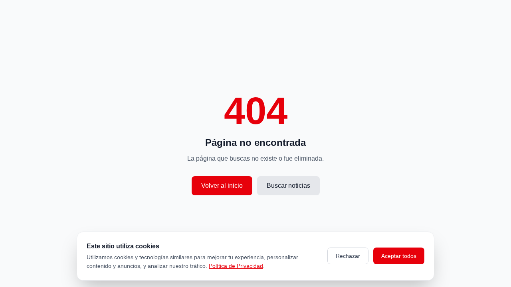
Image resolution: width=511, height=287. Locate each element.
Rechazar (348, 256)
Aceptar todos (398, 256)
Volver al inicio (222, 185)
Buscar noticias (288, 185)
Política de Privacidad (236, 266)
